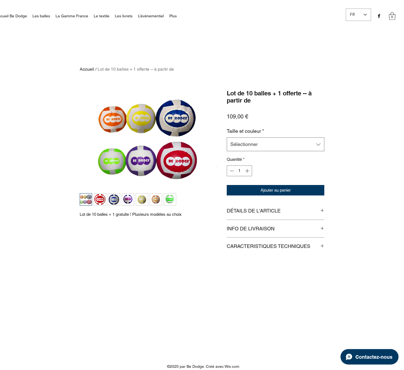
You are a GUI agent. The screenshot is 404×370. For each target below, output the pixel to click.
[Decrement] (231, 171)
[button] (392, 16)
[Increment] (247, 171)
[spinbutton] (239, 171)
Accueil (87, 69)
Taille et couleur (245, 131)
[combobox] (275, 144)
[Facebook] (379, 16)
